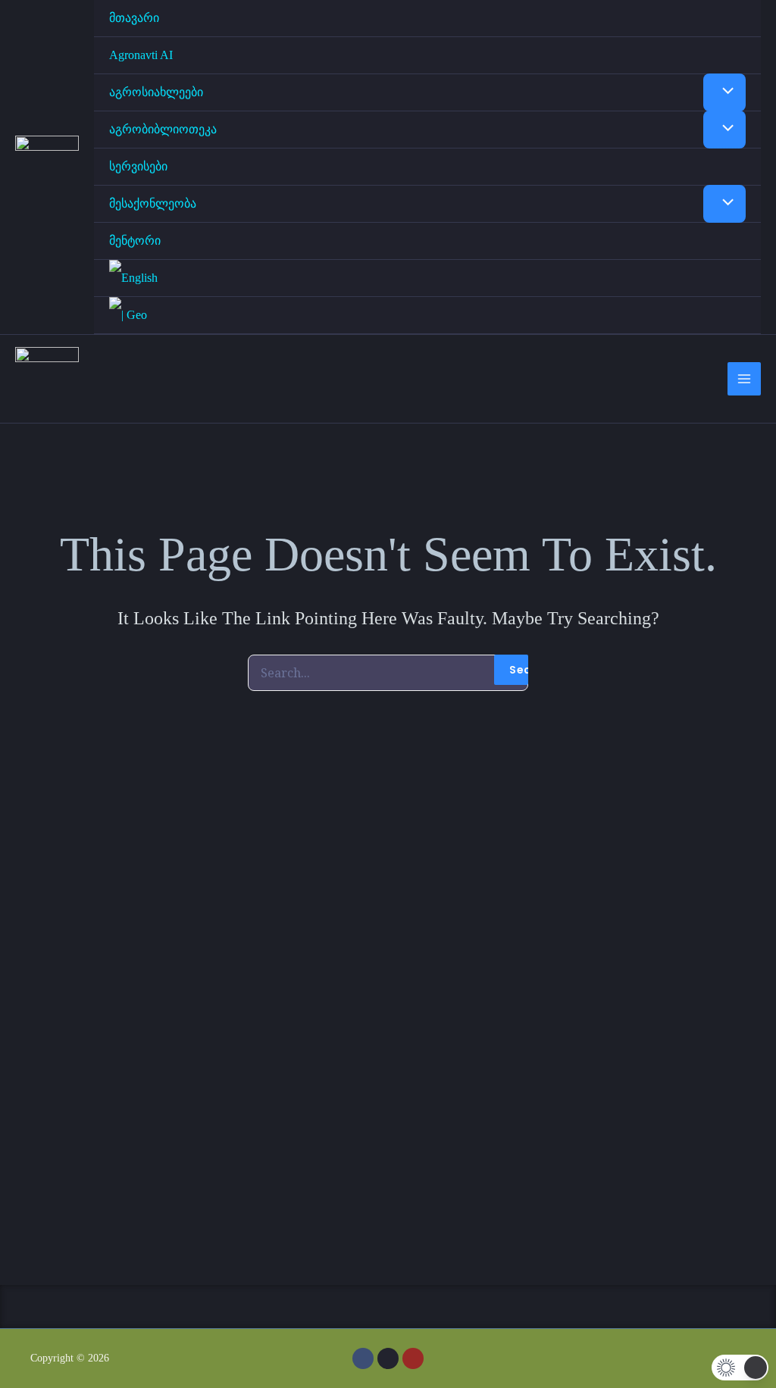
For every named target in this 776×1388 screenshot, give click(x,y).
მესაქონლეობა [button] (152, 203)
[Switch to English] (427, 278)
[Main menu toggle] (744, 378)
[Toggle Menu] (724, 92)
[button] (388, 1307)
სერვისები (138, 166)
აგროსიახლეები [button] (156, 92)
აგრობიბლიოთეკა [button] (163, 129)
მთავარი (134, 17)
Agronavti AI (141, 54)
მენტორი (135, 240)
